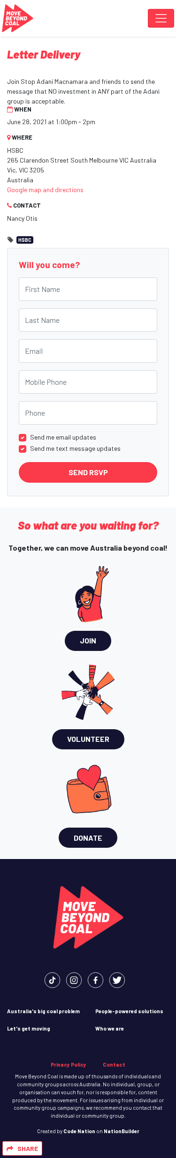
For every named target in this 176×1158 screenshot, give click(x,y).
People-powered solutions (129, 1011)
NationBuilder (121, 1131)
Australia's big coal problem (43, 1011)
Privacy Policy (68, 1064)
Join (88, 640)
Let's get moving (28, 1028)
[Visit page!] (52, 979)
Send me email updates (63, 437)
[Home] (17, 18)
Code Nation (79, 1131)
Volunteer (88, 738)
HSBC (24, 240)
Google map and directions (45, 190)
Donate (88, 837)
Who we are (109, 1028)
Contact (114, 1064)
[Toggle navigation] (161, 18)
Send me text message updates (75, 448)
